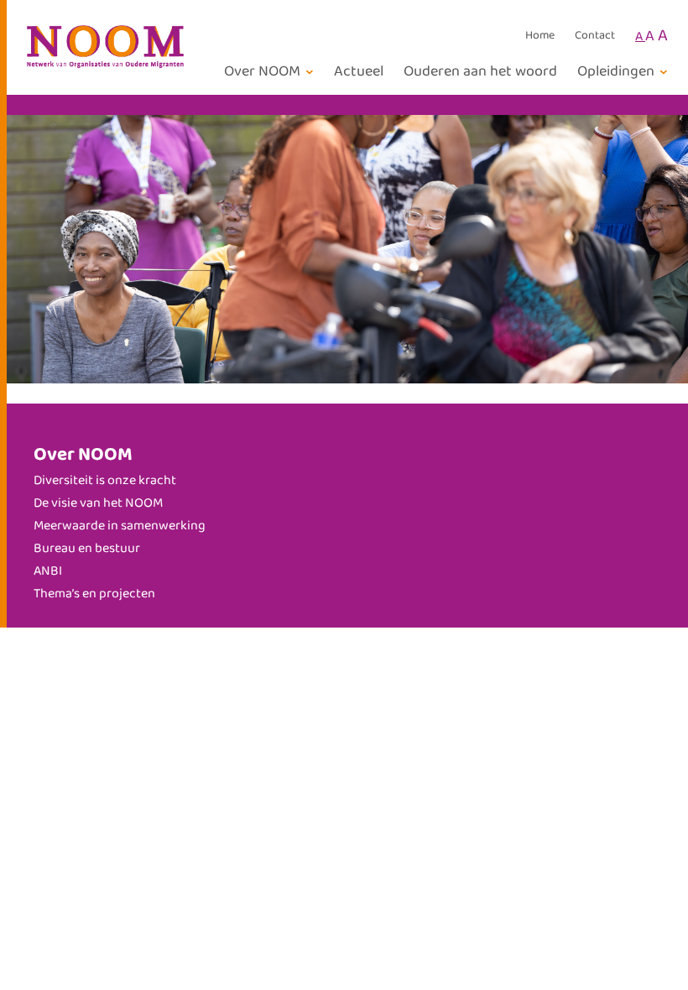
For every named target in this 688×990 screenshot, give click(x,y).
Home (540, 36)
